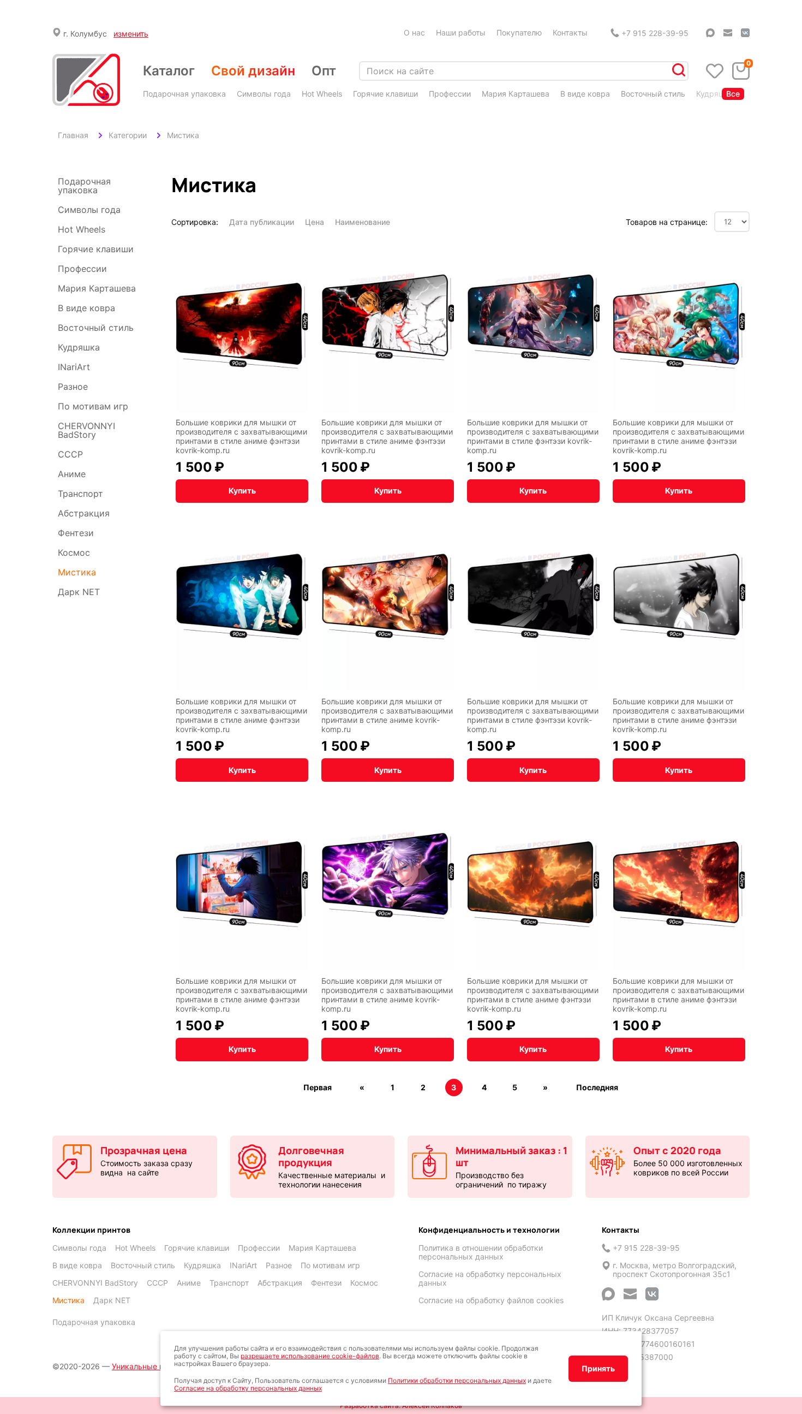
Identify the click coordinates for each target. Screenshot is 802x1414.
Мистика (77, 572)
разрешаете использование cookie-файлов (310, 1356)
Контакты (570, 32)
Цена (314, 222)
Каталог (169, 71)
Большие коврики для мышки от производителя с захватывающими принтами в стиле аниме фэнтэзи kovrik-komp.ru (241, 436)
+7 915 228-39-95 (655, 33)
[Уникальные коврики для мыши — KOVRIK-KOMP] (86, 81)
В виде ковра (585, 93)
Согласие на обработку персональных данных (489, 1278)
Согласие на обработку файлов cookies (491, 1300)
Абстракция (84, 513)
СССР (70, 454)
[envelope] (727, 32)
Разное (73, 386)
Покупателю (519, 32)
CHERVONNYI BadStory (86, 430)
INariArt (74, 366)
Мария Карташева (515, 93)
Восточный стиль (653, 93)
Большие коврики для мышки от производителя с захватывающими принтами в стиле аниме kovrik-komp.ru (387, 715)
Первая (317, 1087)
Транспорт (80, 493)
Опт (324, 71)
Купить (242, 490)
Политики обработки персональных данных (457, 1380)
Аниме (72, 473)
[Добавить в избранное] (297, 247)
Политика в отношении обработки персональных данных (480, 1252)
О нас (414, 32)
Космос (74, 552)
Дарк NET (79, 591)
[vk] (745, 32)
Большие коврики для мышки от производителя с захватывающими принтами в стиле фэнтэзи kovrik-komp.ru (532, 436)
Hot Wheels (322, 93)
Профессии (450, 93)
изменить (130, 33)
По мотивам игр (93, 406)
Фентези (76, 532)
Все (733, 93)
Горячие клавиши (385, 93)
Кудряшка (714, 93)
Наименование (362, 222)
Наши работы (461, 32)
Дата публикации (261, 222)
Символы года (264, 93)
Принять (598, 1368)
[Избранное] (714, 71)
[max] (710, 32)
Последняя (597, 1087)
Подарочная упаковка (184, 93)
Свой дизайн (253, 71)
